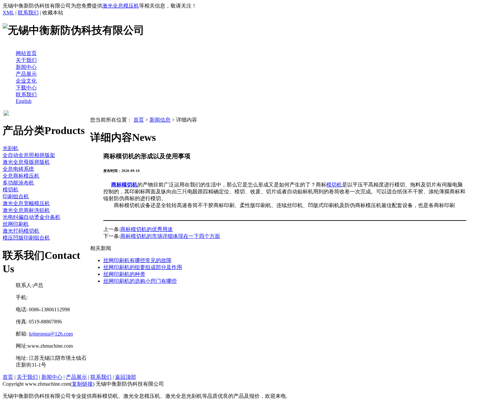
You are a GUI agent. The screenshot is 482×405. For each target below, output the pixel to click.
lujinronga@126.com (51, 334)
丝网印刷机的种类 (124, 274)
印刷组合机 (16, 196)
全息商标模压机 (21, 176)
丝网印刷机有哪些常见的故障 (137, 260)
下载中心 (26, 87)
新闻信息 (160, 120)
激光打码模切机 (21, 231)
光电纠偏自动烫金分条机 (31, 217)
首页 (138, 120)
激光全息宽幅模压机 (26, 203)
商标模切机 (124, 184)
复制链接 (82, 384)
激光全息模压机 (120, 6)
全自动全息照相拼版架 (29, 155)
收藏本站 (52, 12)
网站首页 (26, 53)
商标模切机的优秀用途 (146, 229)
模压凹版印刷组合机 (26, 238)
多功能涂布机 (18, 182)
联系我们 (28, 12)
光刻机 (10, 148)
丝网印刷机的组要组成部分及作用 (142, 267)
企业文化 (26, 81)
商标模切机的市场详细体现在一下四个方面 (170, 236)
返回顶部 (125, 377)
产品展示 (26, 74)
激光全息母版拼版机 (26, 162)
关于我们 (26, 60)
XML (8, 12)
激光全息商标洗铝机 (26, 210)
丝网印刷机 (16, 224)
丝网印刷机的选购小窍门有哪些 (140, 281)
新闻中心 (26, 67)
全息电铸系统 (18, 169)
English (23, 101)
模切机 (10, 189)
